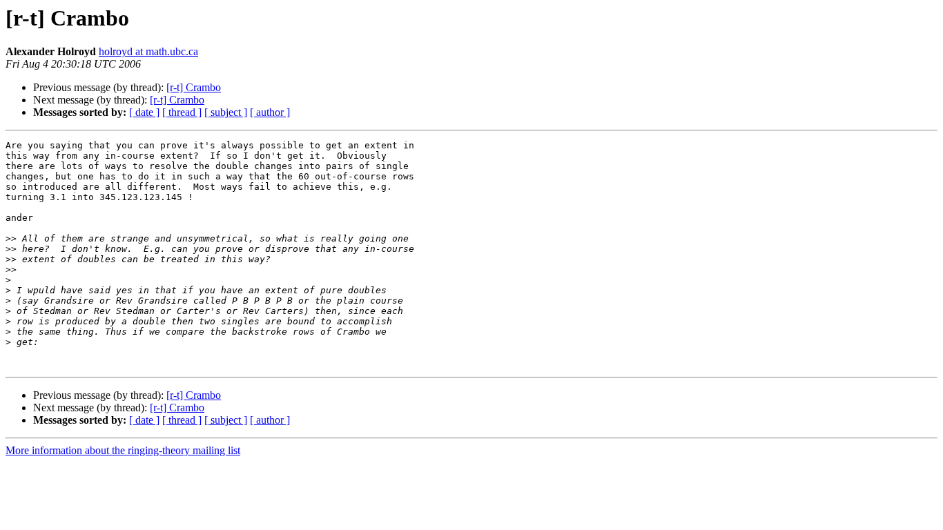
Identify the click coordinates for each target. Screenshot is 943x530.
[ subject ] (225, 112)
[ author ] (270, 112)
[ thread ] (182, 112)
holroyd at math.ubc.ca (148, 51)
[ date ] (144, 112)
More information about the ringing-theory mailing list (123, 450)
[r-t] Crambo (193, 87)
